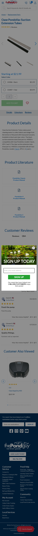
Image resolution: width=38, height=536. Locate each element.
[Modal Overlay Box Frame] (19, 268)
